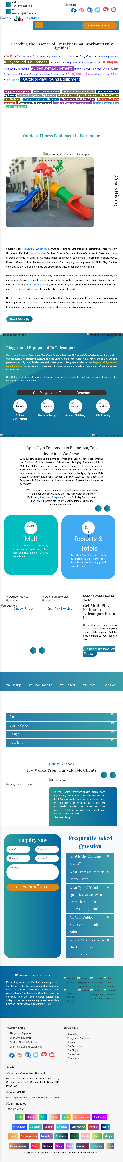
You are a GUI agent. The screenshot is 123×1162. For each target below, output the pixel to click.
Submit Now (26, 952)
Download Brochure (98, 25)
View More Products (101, 714)
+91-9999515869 (22, 6)
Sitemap (71, 1107)
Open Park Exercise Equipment (59, 675)
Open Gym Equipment (37, 350)
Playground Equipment (35, 314)
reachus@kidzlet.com (24, 13)
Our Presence (74, 1111)
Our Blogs (72, 1115)
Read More (17, 385)
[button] (9, 50)
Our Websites (74, 1119)
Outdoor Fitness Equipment (23, 675)
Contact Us (73, 1123)
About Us (72, 1099)
